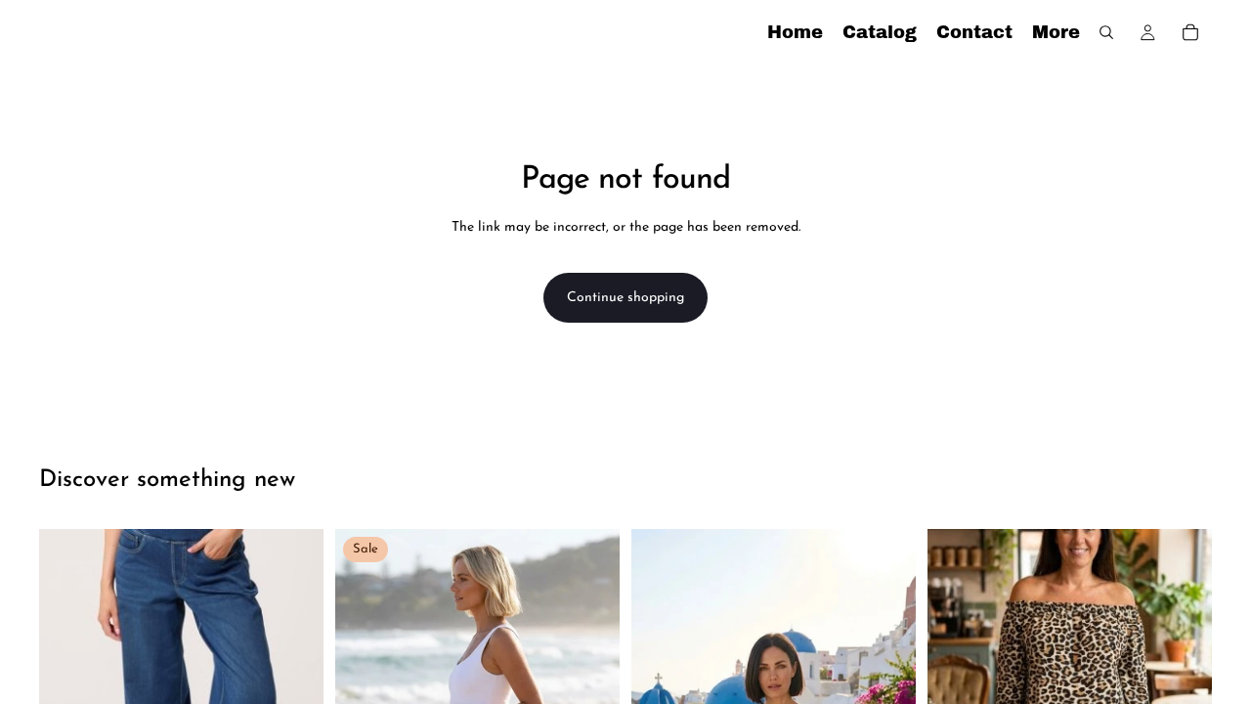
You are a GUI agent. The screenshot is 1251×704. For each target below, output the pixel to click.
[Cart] (1190, 32)
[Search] (1106, 32)
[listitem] (1056, 32)
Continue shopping (625, 297)
